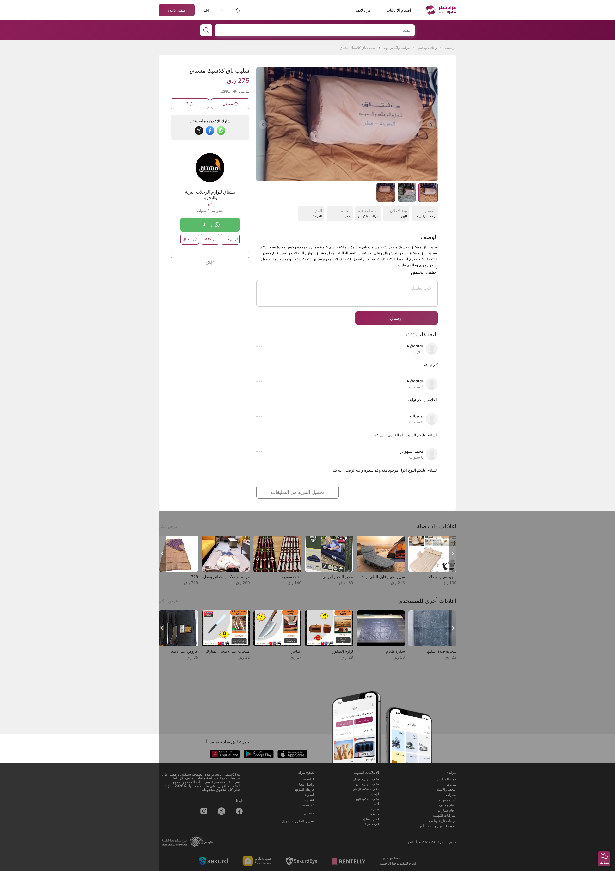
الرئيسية (450, 47)
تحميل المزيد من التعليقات (297, 492)
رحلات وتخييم (427, 47)
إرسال (396, 318)
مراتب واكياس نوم (397, 47)
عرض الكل (168, 526)
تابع (210, 204)
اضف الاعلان (176, 10)
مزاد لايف (363, 10)
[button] (604, 858)
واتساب (206, 224)
